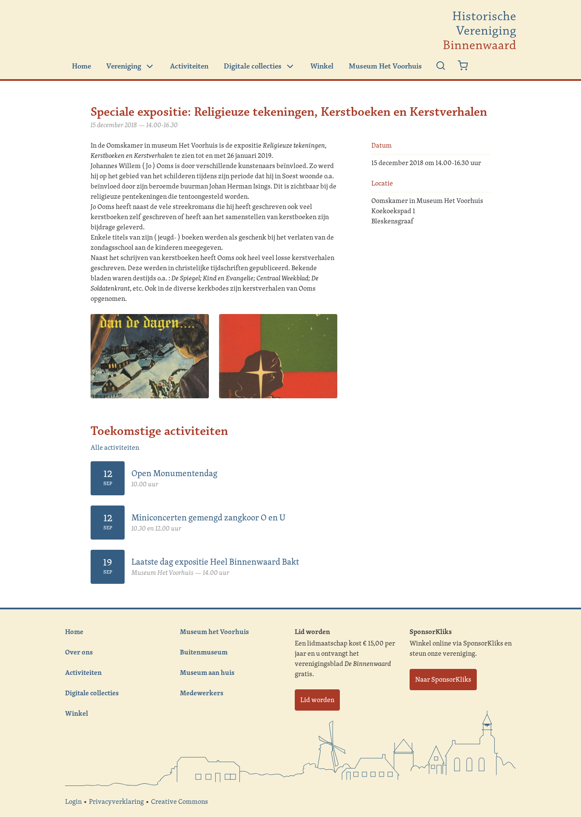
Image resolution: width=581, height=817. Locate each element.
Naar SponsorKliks (443, 679)
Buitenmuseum (204, 652)
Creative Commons (179, 801)
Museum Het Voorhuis (385, 66)
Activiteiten (189, 66)
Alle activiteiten (115, 447)
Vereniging (123, 66)
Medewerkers (201, 693)
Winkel (321, 66)
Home (81, 66)
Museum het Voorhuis (214, 631)
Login (73, 801)
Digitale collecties (253, 66)
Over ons (79, 652)
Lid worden (317, 700)
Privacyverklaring (116, 801)
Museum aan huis (207, 672)
